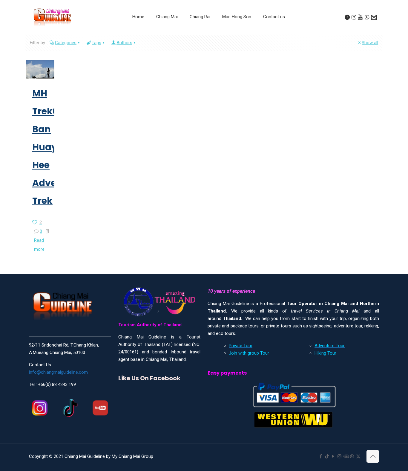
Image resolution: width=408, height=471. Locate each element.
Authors (124, 42)
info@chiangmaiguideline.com (58, 372)
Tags (96, 42)
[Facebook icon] (320, 456)
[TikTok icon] (327, 456)
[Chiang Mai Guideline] (52, 17)
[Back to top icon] (372, 456)
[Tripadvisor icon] (345, 456)
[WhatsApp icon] (352, 456)
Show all (370, 42)
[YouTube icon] (333, 456)
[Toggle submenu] (167, 32)
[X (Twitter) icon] (358, 456)
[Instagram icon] (339, 456)
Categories (65, 42)
